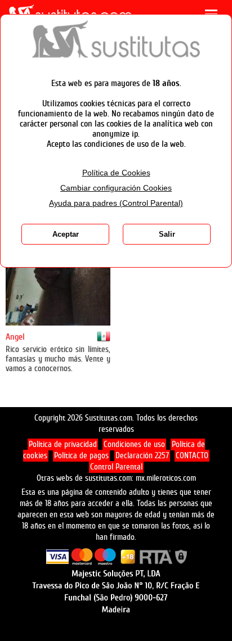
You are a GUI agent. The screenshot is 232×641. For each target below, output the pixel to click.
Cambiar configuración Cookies (116, 188)
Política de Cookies (116, 173)
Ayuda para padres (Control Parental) (116, 203)
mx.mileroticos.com (166, 478)
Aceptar (65, 234)
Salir (167, 234)
